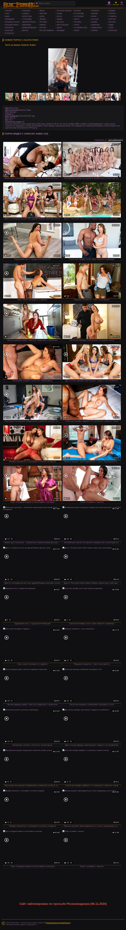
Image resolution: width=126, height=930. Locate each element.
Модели (109, 4)
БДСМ (7, 16)
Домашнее (26, 25)
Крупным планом (64, 11)
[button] (119, 50)
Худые (111, 25)
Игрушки (43, 22)
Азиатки (8, 11)
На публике (79, 16)
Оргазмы (77, 22)
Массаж (60, 22)
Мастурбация (62, 25)
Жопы (42, 16)
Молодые (61, 30)
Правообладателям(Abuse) (58, 923)
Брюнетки (9, 28)
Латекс (60, 13)
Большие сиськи (12, 22)
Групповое (27, 19)
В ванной (9, 30)
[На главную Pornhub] (21, 5)
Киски (59, 16)
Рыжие (94, 22)
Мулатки (77, 11)
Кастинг (43, 28)
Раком (93, 16)
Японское (113, 30)
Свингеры (95, 25)
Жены (42, 11)
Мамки (59, 19)
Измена (43, 25)
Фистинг (112, 22)
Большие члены (11, 25)
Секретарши (96, 28)
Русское (94, 19)
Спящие (112, 11)
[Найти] (37, 3)
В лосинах (9, 33)
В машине (26, 11)
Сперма (94, 30)
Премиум (95, 11)
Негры (76, 19)
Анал (7, 13)
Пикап (76, 30)
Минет (59, 28)
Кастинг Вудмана (47, 30)
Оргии (76, 25)
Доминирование (29, 28)
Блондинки (10, 19)
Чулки (111, 28)
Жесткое (43, 13)
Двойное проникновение (30, 22)
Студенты (113, 16)
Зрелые (43, 19)
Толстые (112, 19)
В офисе (25, 13)
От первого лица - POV (82, 28)
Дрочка (25, 30)
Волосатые (27, 16)
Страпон (112, 13)
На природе (79, 13)
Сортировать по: (101, 140)
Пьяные (94, 13)
